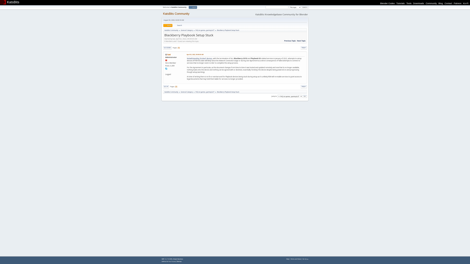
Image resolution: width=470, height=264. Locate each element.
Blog (440, 3)
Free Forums (172, 261)
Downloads (418, 3)
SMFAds (164, 261)
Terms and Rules (296, 259)
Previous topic (290, 41)
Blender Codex (387, 3)
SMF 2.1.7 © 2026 (167, 259)
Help (287, 259)
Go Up (166, 87)
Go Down (167, 48)
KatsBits (13, 2)
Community (431, 3)
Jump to (274, 96)
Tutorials (400, 3)
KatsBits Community (176, 13)
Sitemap (179, 261)
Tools (408, 3)
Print (304, 48)
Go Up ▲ (305, 259)
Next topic (301, 41)
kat (169, 54)
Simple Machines (178, 259)
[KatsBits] (166, 71)
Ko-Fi (465, 3)
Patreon (457, 3)
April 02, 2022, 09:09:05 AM (195, 54)
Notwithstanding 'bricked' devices (199, 58)
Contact (448, 3)
